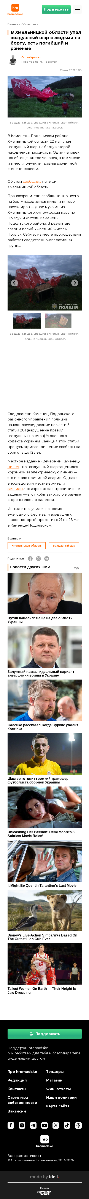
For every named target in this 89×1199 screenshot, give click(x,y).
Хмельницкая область (26, 545)
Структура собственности (22, 1100)
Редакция (17, 1080)
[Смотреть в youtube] (44, 1125)
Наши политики (61, 1097)
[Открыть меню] (77, 9)
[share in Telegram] (46, 558)
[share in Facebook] (30, 558)
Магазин (54, 1080)
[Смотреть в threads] (78, 1125)
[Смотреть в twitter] (55, 1125)
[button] (27, 321)
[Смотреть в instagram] (22, 1125)
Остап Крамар (31, 57)
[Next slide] (74, 283)
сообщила (32, 181)
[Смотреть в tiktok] (67, 1125)
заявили (15, 489)
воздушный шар (64, 545)
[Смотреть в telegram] (33, 1125)
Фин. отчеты (58, 1089)
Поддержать (56, 9)
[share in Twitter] (38, 558)
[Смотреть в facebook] (11, 1125)
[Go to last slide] (14, 283)
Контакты (17, 1089)
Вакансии (17, 1111)
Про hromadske (22, 1072)
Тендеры (55, 1072)
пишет (13, 467)
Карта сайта (58, 1106)
